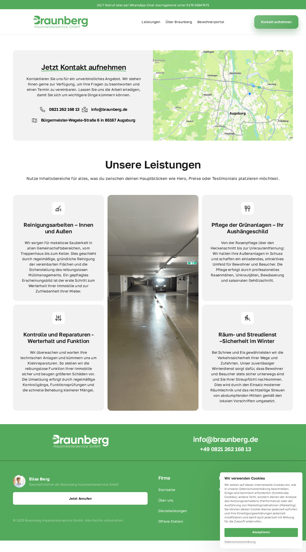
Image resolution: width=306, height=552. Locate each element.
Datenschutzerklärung (240, 542)
